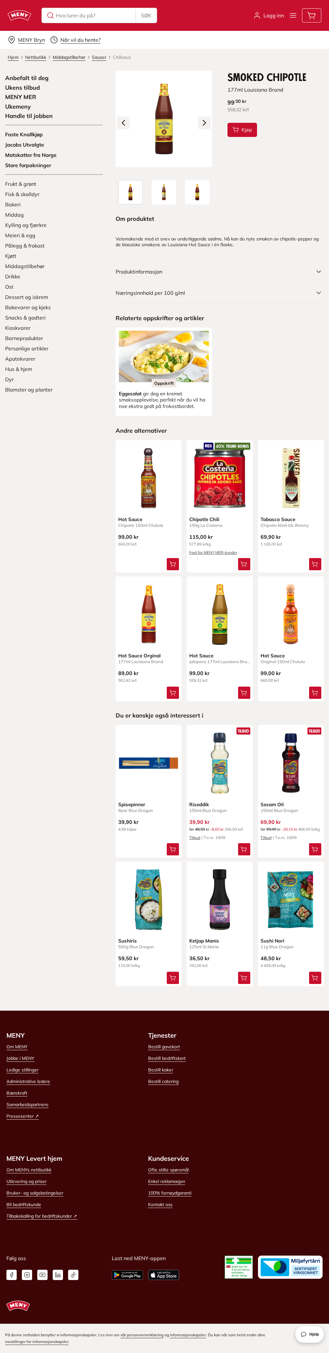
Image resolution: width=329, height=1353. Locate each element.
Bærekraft (16, 1093)
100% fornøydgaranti (169, 1193)
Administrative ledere (28, 1081)
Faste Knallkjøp (24, 134)
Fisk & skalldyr (22, 194)
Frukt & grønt (20, 184)
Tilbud (194, 837)
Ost (9, 287)
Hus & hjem (18, 369)
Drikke (12, 276)
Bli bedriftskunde (23, 1204)
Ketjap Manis (204, 941)
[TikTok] (73, 1275)
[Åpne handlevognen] (311, 15)
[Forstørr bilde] (164, 119)
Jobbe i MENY (20, 1058)
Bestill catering (163, 1081)
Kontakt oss (160, 1204)
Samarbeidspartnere (27, 1104)
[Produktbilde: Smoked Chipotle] (130, 192)
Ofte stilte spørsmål (168, 1170)
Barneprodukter (24, 338)
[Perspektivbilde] (197, 192)
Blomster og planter (29, 389)
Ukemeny (18, 106)
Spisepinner (131, 804)
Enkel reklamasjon (166, 1181)
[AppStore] (163, 1275)
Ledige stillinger (22, 1070)
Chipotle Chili (204, 519)
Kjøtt (10, 256)
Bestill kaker (160, 1070)
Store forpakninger (28, 165)
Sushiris (127, 941)
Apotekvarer (20, 359)
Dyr (9, 379)
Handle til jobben (29, 116)
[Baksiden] (164, 192)
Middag (14, 215)
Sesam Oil (272, 804)
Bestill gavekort (164, 1047)
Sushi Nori (272, 941)
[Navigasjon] (293, 15)
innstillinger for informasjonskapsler (36, 1341)
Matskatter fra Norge (31, 155)
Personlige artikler (27, 348)
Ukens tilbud (22, 87)
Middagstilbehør (25, 266)
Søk (146, 15)
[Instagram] (27, 1275)
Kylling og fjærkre (26, 225)
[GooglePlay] (127, 1275)
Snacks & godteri (25, 317)
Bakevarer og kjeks (28, 307)
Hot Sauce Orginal (139, 656)
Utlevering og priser (26, 1181)
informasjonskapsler (188, 1334)
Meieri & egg (20, 235)
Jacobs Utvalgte (24, 144)
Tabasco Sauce (278, 519)
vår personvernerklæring (142, 1334)
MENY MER (20, 97)
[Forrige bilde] (123, 122)
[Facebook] (11, 1275)
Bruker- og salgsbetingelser (34, 1193)
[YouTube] (42, 1275)
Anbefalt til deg (27, 78)
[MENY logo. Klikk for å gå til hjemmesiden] (19, 15)
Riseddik (199, 804)
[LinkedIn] (58, 1275)
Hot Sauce (130, 519)
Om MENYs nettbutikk (28, 1170)
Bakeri (13, 204)
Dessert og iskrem (26, 297)
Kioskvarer (18, 328)
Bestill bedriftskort (167, 1058)
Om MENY (17, 1047)
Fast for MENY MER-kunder (213, 552)
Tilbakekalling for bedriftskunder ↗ (41, 1216)
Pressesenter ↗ (22, 1116)
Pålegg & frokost (25, 245)
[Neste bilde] (204, 122)
